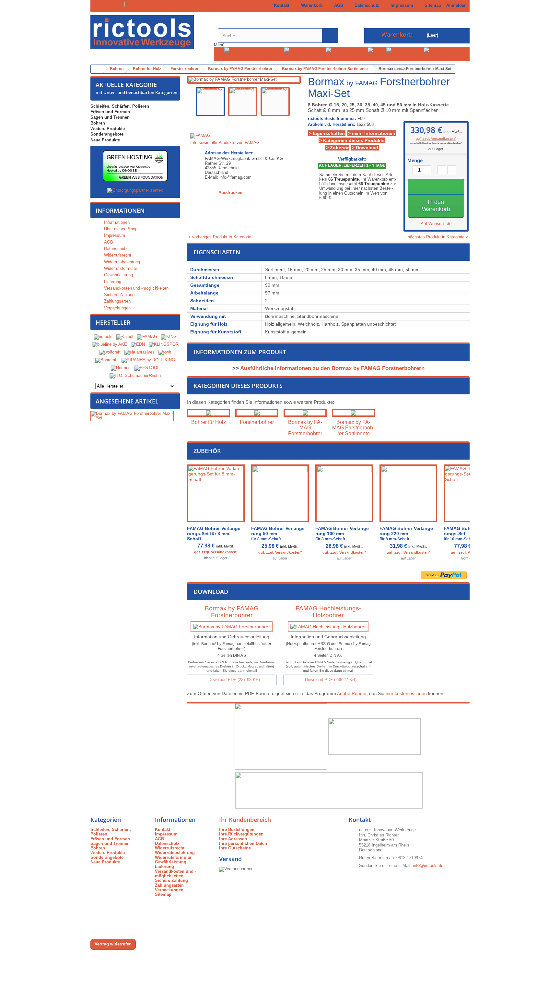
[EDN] (138, 344)
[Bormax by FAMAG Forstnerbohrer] (305, 413)
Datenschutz (365, 5)
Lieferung (112, 281)
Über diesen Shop (120, 228)
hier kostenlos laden (406, 693)
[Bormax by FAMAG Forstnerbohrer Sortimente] (353, 413)
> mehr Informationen (371, 133)
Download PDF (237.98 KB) (233, 679)
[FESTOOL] (147, 367)
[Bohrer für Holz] (208, 413)
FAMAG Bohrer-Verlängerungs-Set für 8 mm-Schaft (214, 533)
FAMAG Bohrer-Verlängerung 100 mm (342, 533)
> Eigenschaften (327, 133)
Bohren (374, 56)
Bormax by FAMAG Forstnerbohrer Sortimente (353, 427)
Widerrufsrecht (117, 255)
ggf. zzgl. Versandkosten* (436, 138)
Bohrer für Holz (208, 422)
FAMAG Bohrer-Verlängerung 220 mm (407, 533)
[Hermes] (121, 367)
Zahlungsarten (117, 301)
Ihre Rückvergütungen (241, 834)
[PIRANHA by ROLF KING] (148, 359)
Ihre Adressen (233, 838)
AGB (337, 5)
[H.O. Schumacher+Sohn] (135, 375)
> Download (365, 147)
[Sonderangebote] (442, 49)
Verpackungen (117, 308)
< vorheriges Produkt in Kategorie (219, 236)
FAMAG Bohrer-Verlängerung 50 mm (278, 533)
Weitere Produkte (402, 56)
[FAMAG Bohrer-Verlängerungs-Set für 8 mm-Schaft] (216, 493)
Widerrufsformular (120, 268)
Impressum (400, 5)
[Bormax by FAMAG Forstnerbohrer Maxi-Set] (210, 101)
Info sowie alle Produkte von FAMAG (225, 142)
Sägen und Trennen (344, 56)
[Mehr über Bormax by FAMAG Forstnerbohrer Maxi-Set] (132, 416)
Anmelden (456, 5)
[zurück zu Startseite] (97, 69)
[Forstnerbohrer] (256, 413)
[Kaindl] (124, 336)
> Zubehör (337, 147)
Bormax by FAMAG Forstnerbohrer (305, 427)
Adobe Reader (352, 693)
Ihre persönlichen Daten (243, 843)
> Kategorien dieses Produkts (352, 140)
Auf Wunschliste (436, 223)
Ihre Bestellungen (236, 829)
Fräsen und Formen (302, 56)
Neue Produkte (105, 140)
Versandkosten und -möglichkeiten (136, 288)
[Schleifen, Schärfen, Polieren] (254, 49)
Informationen (120, 210)
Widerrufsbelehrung (121, 261)
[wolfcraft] (110, 352)
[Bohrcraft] (106, 359)
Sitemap (431, 5)
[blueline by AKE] (109, 344)
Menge (415, 160)
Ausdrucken (230, 192)
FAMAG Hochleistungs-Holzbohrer (328, 612)
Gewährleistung (118, 274)
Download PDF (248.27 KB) (330, 679)
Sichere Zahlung (118, 294)
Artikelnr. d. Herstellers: (331, 124)
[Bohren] (377, 49)
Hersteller (113, 322)
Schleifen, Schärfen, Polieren (251, 56)
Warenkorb (310, 5)
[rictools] (103, 336)
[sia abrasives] (139, 352)
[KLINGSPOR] (163, 344)
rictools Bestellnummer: (332, 118)
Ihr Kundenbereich (245, 819)
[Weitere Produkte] (405, 49)
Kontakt (280, 5)
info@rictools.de (428, 865)
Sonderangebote (439, 56)
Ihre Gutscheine (235, 848)
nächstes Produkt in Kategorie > (439, 237)
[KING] (169, 336)
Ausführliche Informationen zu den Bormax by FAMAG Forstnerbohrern (332, 368)
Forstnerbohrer (257, 422)
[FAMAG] (148, 336)
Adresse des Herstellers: (229, 153)
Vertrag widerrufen (113, 944)
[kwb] (164, 352)
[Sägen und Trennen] (347, 49)
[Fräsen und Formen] (305, 49)
